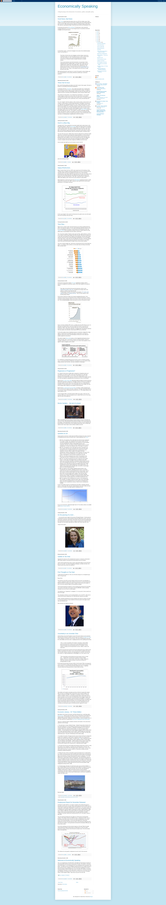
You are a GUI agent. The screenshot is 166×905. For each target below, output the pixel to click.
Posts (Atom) (65, 884)
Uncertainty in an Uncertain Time (68, 633)
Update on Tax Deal (64, 556)
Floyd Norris (69, 88)
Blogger (91, 896)
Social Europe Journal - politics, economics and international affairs (101, 110)
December (99, 42)
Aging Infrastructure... (64, 168)
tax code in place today (67, 380)
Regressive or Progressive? (66, 371)
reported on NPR (61, 230)
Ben (97, 77)
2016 (97, 31)
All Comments (88, 892)
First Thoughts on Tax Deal (66, 572)
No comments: (70, 117)
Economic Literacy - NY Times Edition (69, 712)
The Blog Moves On (100, 103)
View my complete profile (99, 79)
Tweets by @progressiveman (63, 890)
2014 (97, 34)
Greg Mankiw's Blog (100, 87)
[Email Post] (74, 117)
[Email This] (75, 77)
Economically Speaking (78, 6)
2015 (97, 33)
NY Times (61, 21)
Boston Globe (73, 126)
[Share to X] (78, 77)
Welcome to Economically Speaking (69, 860)
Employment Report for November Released (71, 802)
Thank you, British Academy (101, 88)
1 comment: (69, 854)
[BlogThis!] (77, 77)
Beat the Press (60, 715)
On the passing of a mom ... (66, 515)
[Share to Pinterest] (80, 77)
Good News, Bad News (65, 19)
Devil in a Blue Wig (64, 123)
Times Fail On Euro (64, 83)
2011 (97, 39)
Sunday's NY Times (87, 637)
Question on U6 (63, 433)
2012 (97, 37)
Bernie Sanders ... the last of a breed (69, 403)
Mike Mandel (77, 179)
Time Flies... (61, 224)
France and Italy (84, 109)
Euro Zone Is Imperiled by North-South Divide (80, 719)
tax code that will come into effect (69, 387)
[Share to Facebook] (79, 77)
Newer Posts (60, 882)
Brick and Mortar (71, 27)
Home (77, 882)
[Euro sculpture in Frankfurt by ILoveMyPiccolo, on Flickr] (64, 875)
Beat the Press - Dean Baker (102, 83)
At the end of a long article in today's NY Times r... (102, 52)
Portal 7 (87, 437)
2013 (97, 36)
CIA (80, 738)
